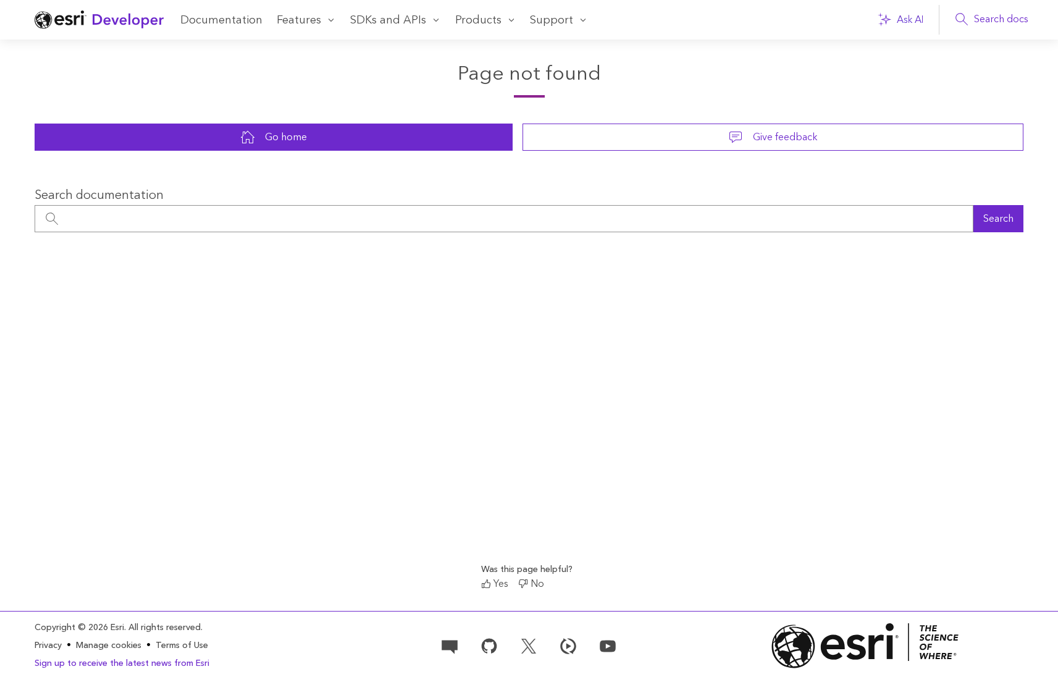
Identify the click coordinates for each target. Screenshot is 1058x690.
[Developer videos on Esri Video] (568, 645)
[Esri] (865, 645)
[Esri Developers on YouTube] (608, 645)
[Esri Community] (449, 645)
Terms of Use (182, 645)
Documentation (221, 20)
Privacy (48, 645)
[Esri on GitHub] (489, 645)
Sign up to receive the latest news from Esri (122, 663)
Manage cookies (108, 645)
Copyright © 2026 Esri (79, 627)
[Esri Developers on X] (529, 645)
